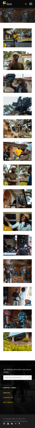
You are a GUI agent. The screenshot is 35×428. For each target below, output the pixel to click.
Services (6, 393)
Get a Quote (8, 402)
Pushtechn (23, 421)
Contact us (8, 398)
